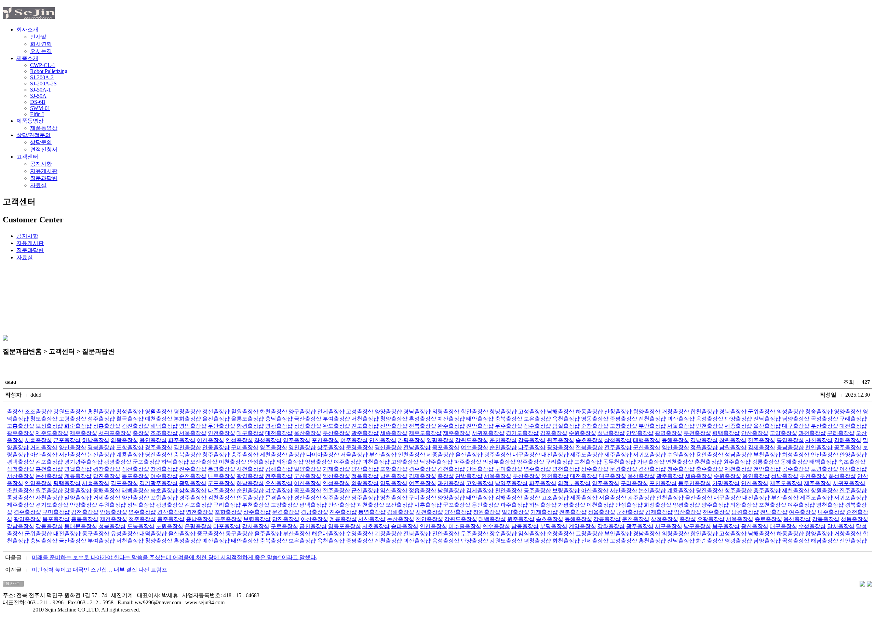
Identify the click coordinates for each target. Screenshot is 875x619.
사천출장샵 (819, 440)
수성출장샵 (812, 526)
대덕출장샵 (153, 533)
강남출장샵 (20, 526)
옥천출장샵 (566, 419)
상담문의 (41, 142)
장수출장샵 (537, 426)
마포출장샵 (227, 526)
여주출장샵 (354, 440)
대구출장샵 (795, 426)
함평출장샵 (250, 426)
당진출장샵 (158, 454)
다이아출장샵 (322, 454)
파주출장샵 (182, 440)
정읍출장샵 (704, 447)
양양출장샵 (388, 411)
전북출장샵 (422, 426)
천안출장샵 (819, 447)
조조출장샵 (38, 411)
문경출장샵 (359, 447)
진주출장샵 (761, 440)
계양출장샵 (582, 526)
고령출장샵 (72, 419)
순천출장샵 (503, 447)
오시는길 (41, 51)
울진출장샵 (216, 419)
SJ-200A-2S (43, 83)
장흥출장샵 (106, 426)
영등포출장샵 (344, 526)
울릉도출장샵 (247, 419)
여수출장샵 (474, 447)
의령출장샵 (445, 411)
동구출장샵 (95, 533)
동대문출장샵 (80, 526)
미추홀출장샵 (464, 526)
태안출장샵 (480, 419)
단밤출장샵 (469, 476)
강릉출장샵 (532, 440)
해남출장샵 (164, 426)
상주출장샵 (331, 447)
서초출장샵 (376, 526)
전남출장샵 (767, 419)
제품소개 (27, 58)
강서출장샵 (255, 526)
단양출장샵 (738, 419)
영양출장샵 (847, 411)
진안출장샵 (480, 426)
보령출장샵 (824, 469)
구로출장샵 (284, 526)
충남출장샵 (279, 419)
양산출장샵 (72, 447)
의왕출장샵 (124, 440)
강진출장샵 (135, 426)
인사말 (38, 37)
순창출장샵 (594, 426)
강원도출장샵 (69, 411)
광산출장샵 (754, 526)
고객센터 (27, 157)
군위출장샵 (761, 411)
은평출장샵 (198, 526)
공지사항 (41, 164)
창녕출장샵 (503, 411)
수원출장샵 (582, 433)
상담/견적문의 (33, 135)
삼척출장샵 (618, 440)
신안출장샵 (393, 426)
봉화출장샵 (187, 419)
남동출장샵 (525, 526)
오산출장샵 (203, 462)
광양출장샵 (560, 447)
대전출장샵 (853, 426)
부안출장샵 (652, 426)
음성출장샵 (709, 419)
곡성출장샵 (824, 419)
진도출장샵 (365, 426)
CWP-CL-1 (42, 65)
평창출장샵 (187, 411)
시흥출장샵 (38, 440)
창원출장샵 (732, 440)
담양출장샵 (795, 419)
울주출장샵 (268, 533)
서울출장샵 (681, 426)
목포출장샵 (445, 447)
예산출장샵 (451, 419)
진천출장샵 (652, 419)
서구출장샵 (668, 526)
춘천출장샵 (503, 440)
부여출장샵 (336, 419)
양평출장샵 (440, 440)
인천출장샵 (709, 426)
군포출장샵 (67, 440)
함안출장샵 (474, 411)
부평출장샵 (553, 526)
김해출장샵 (847, 440)
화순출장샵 (78, 426)
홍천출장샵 (101, 411)
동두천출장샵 (619, 462)
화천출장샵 (273, 411)
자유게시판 (43, 171)
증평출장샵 (623, 419)
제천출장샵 (273, 454)
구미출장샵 (244, 447)
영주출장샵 (273, 447)
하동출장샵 (589, 411)
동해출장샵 (675, 440)
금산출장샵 (307, 419)
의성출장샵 (790, 411)
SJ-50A (38, 96)
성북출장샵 (112, 526)
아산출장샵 (43, 454)
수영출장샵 (359, 533)
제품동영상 (30, 121)
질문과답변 (43, 178)
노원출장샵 (169, 526)
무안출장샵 (221, 426)
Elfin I (37, 114)
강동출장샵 (49, 526)
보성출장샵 (49, 426)
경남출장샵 (417, 411)
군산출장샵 (646, 447)
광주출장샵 (20, 433)
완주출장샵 (451, 426)
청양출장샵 (393, 419)
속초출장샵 (589, 440)
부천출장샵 (697, 433)
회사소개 (27, 29)
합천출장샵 (704, 411)
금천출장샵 (313, 526)
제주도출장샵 (52, 433)
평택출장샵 (726, 433)
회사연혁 (41, 44)
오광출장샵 (711, 519)
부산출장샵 (824, 426)
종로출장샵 (768, 519)
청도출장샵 (43, 419)
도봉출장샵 (140, 526)
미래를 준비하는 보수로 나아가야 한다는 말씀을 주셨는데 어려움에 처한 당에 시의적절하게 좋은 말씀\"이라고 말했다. (174, 557)
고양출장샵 (783, 433)
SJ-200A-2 (42, 77)
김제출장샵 (761, 447)
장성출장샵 (307, 426)
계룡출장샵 (130, 454)
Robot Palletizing (48, 71)
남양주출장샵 (436, 462)
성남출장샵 (611, 433)
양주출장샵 (296, 440)
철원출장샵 (244, 411)
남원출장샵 (732, 447)
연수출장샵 (496, 526)
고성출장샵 (359, 411)
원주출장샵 (560, 440)
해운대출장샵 (328, 533)
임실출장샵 (566, 426)
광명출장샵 (668, 433)
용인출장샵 (153, 440)
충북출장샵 (508, 419)
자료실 (38, 185)
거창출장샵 (675, 411)
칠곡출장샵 (130, 419)
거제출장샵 (43, 447)
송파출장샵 (404, 526)
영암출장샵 (192, 426)
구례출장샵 (853, 419)
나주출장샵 (532, 447)
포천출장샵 (325, 440)
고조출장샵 (555, 497)
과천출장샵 (812, 433)
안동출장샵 (216, 447)
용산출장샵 (797, 519)
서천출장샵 (365, 419)
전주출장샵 (618, 447)
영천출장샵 (302, 447)
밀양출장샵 (307, 469)
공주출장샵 (847, 447)
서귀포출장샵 (114, 433)
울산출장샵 (767, 426)
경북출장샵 (732, 411)
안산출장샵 (754, 433)
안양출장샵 (640, 433)
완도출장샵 (336, 426)
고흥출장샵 (20, 426)
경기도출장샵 (522, 433)
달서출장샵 (840, 526)
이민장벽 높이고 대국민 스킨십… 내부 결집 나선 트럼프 (99, 570)
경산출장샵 (388, 447)
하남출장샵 (95, 440)
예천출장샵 (158, 419)
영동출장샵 (594, 419)
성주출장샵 (101, 419)
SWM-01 (40, 108)
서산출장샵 (72, 454)
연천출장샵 (382, 440)
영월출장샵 (158, 411)
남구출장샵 (697, 526)
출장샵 (15, 411)
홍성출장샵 (422, 419)
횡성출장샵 (130, 411)
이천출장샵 (210, 440)
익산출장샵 (675, 447)
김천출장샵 (187, 447)
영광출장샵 (279, 426)
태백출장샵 (646, 440)
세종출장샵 (738, 426)
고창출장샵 (623, 426)
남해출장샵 (560, 411)
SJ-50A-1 (40, 90)
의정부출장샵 (499, 462)
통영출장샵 (790, 440)
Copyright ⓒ (17, 610)
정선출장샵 (216, 411)
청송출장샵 (819, 411)
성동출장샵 (854, 519)
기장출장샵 (388, 533)
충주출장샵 (244, 454)
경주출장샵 (158, 447)
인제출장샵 (331, 411)
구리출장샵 (840, 433)
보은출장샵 (537, 419)
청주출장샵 (216, 454)
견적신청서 (43, 149)
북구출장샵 (726, 526)
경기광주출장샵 (83, 462)
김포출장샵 (553, 433)
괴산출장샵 (681, 419)
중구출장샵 (210, 533)
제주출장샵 (83, 433)
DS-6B (37, 102)
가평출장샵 (411, 440)
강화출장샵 (611, 526)
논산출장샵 (101, 454)
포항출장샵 (130, 447)
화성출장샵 (268, 440)
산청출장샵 (618, 411)
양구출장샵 (302, 411)
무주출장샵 (508, 426)
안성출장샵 (239, 440)
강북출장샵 (825, 519)
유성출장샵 (124, 533)
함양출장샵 (646, 411)
